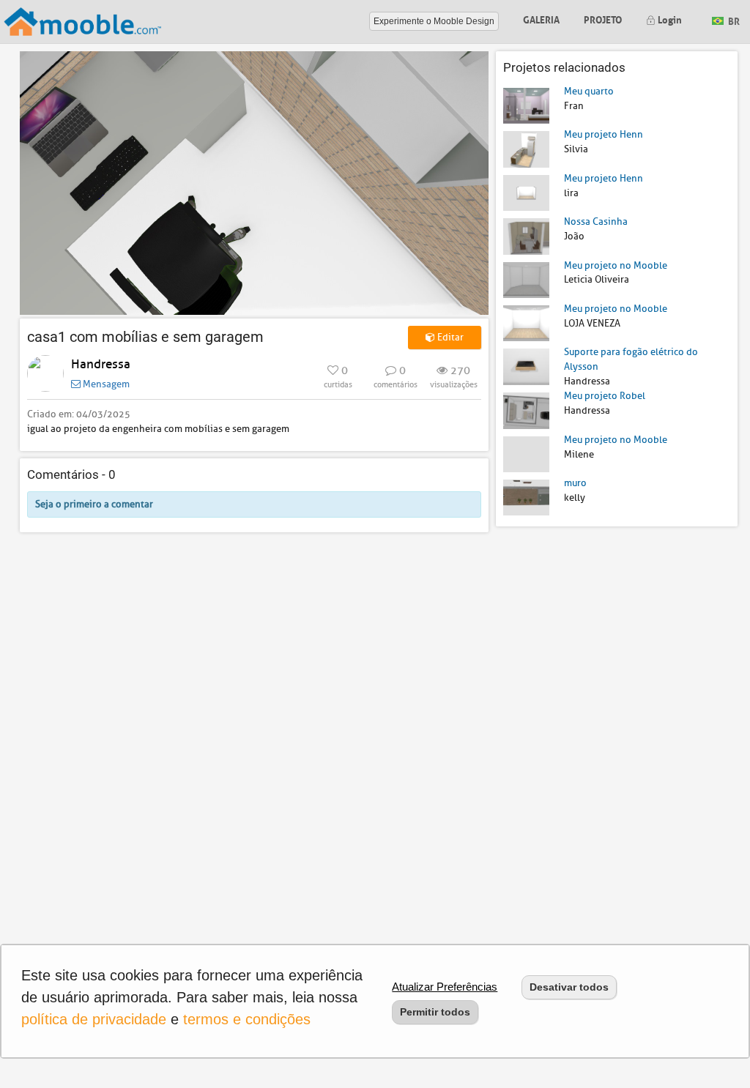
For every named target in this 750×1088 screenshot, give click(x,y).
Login (669, 18)
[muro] (526, 497)
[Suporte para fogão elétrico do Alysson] (526, 365)
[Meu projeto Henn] (526, 148)
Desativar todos (569, 987)
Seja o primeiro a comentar (94, 504)
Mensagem (105, 384)
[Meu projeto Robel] (526, 409)
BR (733, 20)
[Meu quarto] (526, 105)
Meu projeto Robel (604, 396)
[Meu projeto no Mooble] (526, 279)
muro (575, 483)
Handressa (100, 364)
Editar (449, 337)
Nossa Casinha (596, 221)
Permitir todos (435, 1012)
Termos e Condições (247, 1019)
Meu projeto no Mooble (615, 265)
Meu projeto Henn (603, 134)
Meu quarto (589, 91)
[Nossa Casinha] (526, 235)
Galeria (541, 18)
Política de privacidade (93, 1019)
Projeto (603, 18)
